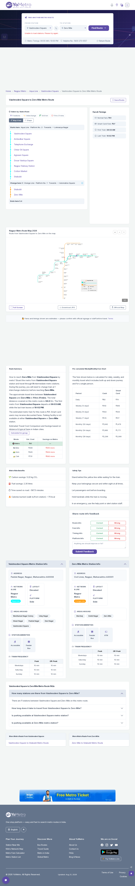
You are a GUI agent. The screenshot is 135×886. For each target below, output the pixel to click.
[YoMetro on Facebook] (102, 845)
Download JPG (68, 307)
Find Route (97, 28)
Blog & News (74, 857)
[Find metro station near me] (116, 5)
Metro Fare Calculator (15, 853)
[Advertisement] (67, 69)
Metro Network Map (14, 849)
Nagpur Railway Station (24, 166)
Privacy (122, 872)
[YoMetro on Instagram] (106, 845)
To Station (65, 23)
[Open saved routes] (131, 873)
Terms (110, 318)
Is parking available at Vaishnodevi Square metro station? (40, 715)
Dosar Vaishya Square (24, 160)
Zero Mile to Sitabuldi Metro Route (87, 743)
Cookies (123, 876)
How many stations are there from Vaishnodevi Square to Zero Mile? (46, 693)
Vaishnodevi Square (23, 133)
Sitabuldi (17, 176)
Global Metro (43, 857)
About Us (73, 845)
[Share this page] (131, 867)
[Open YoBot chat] (5, 880)
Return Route (104, 41)
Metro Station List (13, 857)
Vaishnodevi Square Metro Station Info (28, 564)
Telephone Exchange (23, 144)
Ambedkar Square (22, 139)
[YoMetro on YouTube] (116, 845)
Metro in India (43, 853)
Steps (29, 120)
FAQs (71, 853)
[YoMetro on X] (111, 845)
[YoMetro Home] (18, 5)
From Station (31, 23)
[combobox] (39, 28)
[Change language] (121, 5)
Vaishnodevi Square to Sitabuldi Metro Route (29, 743)
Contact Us (74, 849)
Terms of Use (107, 872)
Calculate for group (19, 433)
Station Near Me (13, 845)
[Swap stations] (56, 28)
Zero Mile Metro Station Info (86, 564)
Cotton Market (20, 171)
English (14, 829)
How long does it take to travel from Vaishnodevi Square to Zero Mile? (46, 708)
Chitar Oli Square (21, 149)
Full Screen (18, 307)
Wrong (117, 523)
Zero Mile (18, 194)
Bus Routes (42, 845)
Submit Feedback (85, 551)
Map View (17, 120)
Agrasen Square (21, 155)
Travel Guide (43, 849)
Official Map (119, 307)
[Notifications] (112, 5)
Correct (99, 523)
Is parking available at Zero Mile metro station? (35, 723)
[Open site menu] (127, 5)
